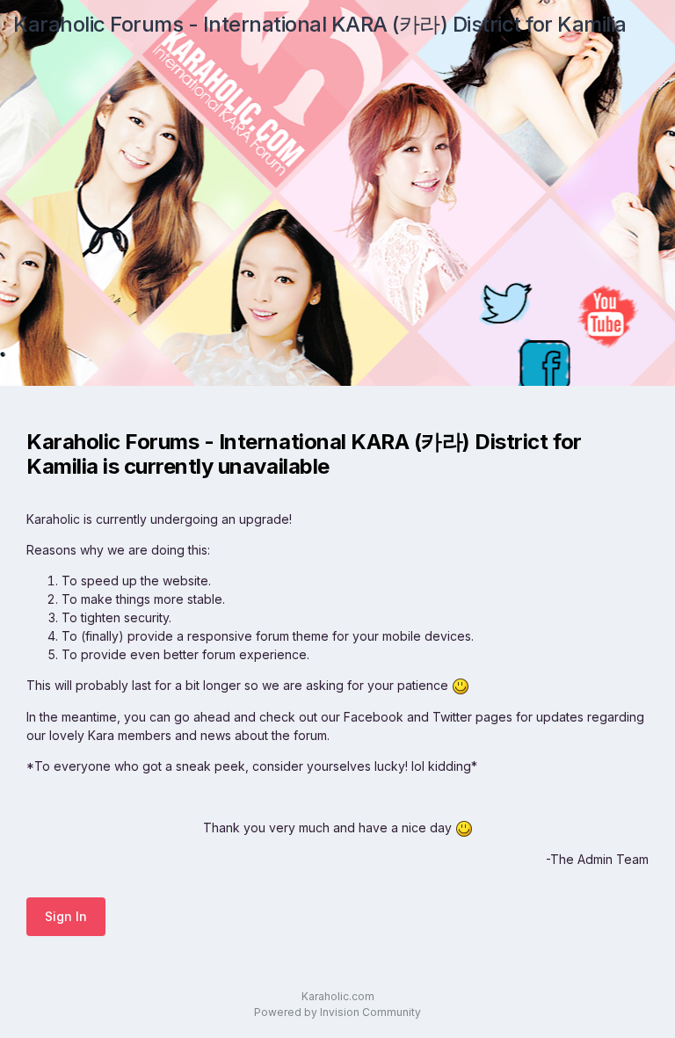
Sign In (66, 916)
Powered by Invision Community (337, 1012)
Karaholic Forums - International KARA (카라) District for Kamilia (320, 24)
